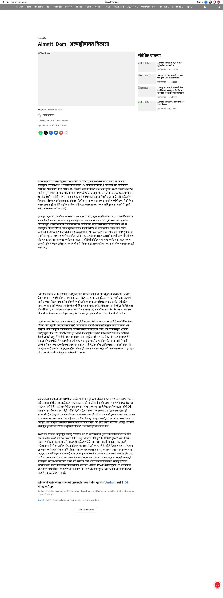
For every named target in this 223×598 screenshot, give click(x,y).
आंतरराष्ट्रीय (58, 7)
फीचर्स (97, 7)
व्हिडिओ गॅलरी (119, 7)
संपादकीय (68, 7)
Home (28, 7)
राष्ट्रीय (48, 7)
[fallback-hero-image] (147, 67)
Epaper (19, 7)
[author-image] (40, 115)
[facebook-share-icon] (51, 134)
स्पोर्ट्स (108, 7)
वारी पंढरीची (38, 7)
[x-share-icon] (46, 134)
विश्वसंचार (88, 7)
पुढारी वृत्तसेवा (48, 115)
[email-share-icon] (61, 134)
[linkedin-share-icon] (56, 134)
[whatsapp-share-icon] (40, 134)
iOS (126, 482)
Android (110, 482)
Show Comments (86, 509)
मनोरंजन (78, 7)
